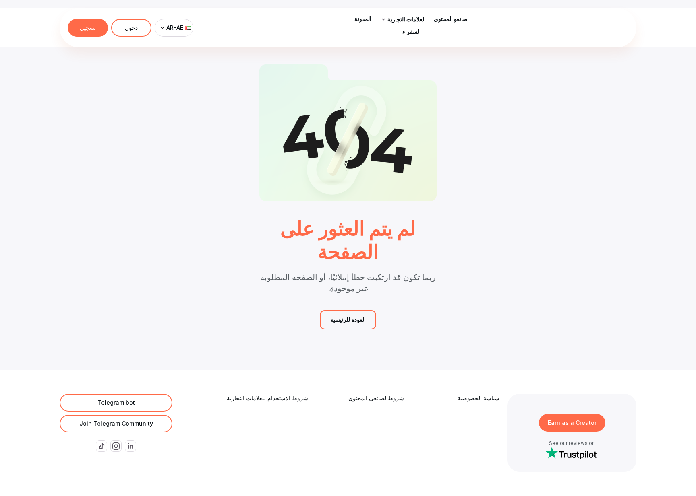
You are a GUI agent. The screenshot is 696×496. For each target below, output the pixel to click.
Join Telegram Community (116, 423)
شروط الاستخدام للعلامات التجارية (267, 398)
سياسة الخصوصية (478, 398)
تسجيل (88, 27)
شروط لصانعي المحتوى (376, 398)
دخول (131, 27)
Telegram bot (116, 402)
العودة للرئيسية (347, 319)
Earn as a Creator (572, 422)
